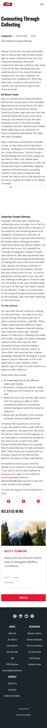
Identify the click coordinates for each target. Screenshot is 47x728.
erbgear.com (7, 474)
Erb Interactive (34, 651)
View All (23, 597)
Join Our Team (12, 651)
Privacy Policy (23, 708)
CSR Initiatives (12, 664)
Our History (12, 639)
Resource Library (35, 633)
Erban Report (12, 645)
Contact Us (12, 683)
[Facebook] (15, 616)
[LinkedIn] (20, 616)
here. (3, 493)
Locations (12, 689)
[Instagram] (32, 616)
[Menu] (42, 4)
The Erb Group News (35, 645)
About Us (12, 633)
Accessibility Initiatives (12, 670)
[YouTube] (26, 616)
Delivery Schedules (34, 639)
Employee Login (34, 664)
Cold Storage (34, 658)
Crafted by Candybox (23, 714)
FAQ (12, 658)
